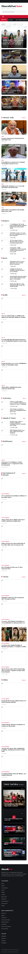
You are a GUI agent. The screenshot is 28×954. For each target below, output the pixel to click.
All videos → (22, 784)
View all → (24, 117)
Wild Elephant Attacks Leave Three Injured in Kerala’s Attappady (17, 431)
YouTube (3, 940)
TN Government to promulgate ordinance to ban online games (13, 496)
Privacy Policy (4, 928)
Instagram (3, 942)
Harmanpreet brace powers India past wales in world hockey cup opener (17, 263)
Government (4, 903)
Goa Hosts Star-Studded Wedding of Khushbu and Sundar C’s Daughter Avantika (13, 645)
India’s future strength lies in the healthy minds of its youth (12, 210)
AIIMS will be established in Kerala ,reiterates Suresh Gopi (11, 387)
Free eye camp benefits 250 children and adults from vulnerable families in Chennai (13, 316)
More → (25, 221)
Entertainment (4, 901)
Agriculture (4, 896)
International (4, 888)
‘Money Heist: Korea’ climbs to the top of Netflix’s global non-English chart (12, 520)
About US (3, 913)
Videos (3, 915)
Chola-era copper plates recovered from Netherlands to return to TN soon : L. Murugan (18, 403)
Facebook (3, 936)
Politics (3, 885)
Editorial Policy (4, 922)
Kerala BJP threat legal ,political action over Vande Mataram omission (13, 701)
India (2, 883)
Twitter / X (3, 938)
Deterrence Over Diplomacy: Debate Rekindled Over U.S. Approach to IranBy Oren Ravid (12, 463)
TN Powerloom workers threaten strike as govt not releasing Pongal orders (16, 242)
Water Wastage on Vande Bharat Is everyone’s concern (12, 91)
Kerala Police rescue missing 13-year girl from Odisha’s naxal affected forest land (13, 42)
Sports (3, 890)
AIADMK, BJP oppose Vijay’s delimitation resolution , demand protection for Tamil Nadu (12, 750)
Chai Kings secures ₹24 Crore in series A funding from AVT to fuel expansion (18, 234)
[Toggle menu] (3, 16)
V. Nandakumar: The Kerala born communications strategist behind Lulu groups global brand (18, 226)
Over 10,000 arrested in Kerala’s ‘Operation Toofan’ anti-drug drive (12, 60)
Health (3, 892)
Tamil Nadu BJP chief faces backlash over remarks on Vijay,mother (13, 725)
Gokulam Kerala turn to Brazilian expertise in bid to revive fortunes (17, 270)
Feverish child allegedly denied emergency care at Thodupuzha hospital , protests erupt (13, 340)
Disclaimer (4, 924)
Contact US (4, 917)
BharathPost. (11, 6)
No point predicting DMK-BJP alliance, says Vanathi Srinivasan (13, 774)
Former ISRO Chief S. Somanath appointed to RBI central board (11, 75)
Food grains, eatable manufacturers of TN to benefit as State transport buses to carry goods (18, 249)
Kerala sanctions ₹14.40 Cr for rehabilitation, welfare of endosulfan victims (14, 364)
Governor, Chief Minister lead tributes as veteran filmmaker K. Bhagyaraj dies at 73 (13, 621)
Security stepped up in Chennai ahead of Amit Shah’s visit (12, 139)
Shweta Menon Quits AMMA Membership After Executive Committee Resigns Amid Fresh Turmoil (13, 670)
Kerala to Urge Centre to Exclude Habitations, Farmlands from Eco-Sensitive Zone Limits (18, 423)
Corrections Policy (5, 919)
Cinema (3, 894)
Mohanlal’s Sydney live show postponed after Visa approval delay (12, 598)
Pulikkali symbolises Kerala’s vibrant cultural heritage (13, 107)
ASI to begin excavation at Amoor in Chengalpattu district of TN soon (18, 410)
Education (3, 899)
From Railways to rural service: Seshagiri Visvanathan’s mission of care (13, 162)
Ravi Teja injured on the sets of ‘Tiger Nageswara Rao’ (12, 567)
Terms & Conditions (6, 926)
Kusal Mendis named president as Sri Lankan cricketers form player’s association (18, 278)
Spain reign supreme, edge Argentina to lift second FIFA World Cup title (17, 285)
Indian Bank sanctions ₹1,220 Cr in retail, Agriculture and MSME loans (12, 186)
